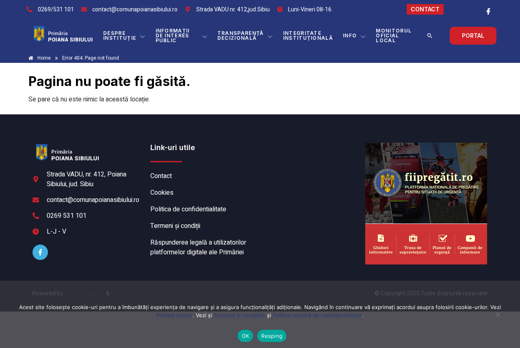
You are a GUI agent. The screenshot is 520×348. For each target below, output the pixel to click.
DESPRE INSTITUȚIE (119, 35)
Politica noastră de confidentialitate (317, 315)
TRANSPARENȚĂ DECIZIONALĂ (240, 35)
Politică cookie (174, 315)
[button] (430, 36)
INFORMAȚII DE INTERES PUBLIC (173, 35)
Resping (271, 336)
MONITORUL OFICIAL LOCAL (394, 35)
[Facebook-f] (40, 252)
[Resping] (497, 318)
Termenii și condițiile (239, 315)
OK (245, 336)
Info (350, 35)
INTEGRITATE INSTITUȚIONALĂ (308, 35)
